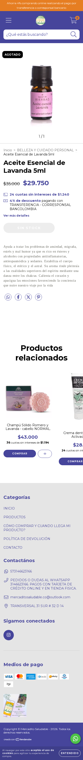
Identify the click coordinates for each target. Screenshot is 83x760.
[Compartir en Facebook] (19, 299)
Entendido (70, 753)
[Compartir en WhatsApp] (8, 297)
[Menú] (8, 20)
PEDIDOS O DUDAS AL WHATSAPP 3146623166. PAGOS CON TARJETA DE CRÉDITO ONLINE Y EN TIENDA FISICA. (43, 584)
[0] (73, 21)
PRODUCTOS (14, 517)
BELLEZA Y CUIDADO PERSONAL (45, 150)
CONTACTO (12, 547)
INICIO (9, 508)
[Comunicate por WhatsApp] (75, 738)
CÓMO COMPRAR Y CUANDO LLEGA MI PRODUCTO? (37, 528)
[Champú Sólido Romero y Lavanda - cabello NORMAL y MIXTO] (45, 454)
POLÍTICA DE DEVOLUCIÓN (26, 539)
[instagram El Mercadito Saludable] (8, 635)
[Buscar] (73, 34)
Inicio (7, 150)
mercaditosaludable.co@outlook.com (40, 597)
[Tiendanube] (17, 740)
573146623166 (21, 571)
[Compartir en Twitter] (29, 299)
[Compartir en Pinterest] (38, 299)
